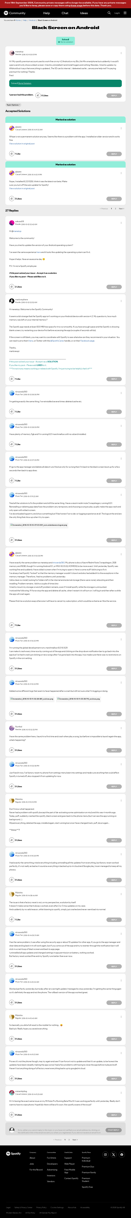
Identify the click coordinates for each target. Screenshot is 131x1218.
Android (32, 20)
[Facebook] (122, 1155)
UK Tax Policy (30, 1213)
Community (17, 13)
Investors (51, 1175)
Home (18, 20)
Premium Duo (88, 1166)
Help (46, 13)
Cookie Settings (57, 1207)
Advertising (52, 1169)
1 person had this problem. (21, 94)
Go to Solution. (24, 83)
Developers (52, 1163)
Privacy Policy (41, 1207)
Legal (8, 1207)
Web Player (69, 1163)
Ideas (84, 13)
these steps (76, 5)
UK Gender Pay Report (48, 1213)
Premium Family (89, 1172)
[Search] (109, 13)
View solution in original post (22, 143)
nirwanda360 (59, 562)
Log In (117, 13)
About (32, 1157)
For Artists (51, 1157)
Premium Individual (86, 1159)
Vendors (51, 1181)
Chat (65, 13)
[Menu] (125, 13)
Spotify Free (87, 1187)
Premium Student (86, 1179)
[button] (121, 53)
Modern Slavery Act (13, 1213)
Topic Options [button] (13, 105)
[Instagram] (105, 1155)
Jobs (32, 1163)
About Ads (72, 1207)
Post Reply (113, 1130)
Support (68, 1157)
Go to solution (66, 41)
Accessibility (85, 1207)
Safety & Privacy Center (23, 1207)
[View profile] (11, 52)
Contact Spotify (71, 1178)
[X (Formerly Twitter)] (114, 1155)
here (39, 252)
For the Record (36, 1169)
